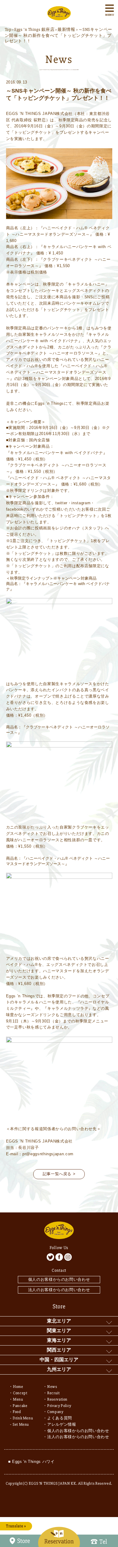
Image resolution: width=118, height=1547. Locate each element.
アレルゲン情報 (61, 1424)
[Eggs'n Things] (59, 17)
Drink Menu (23, 1418)
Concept (20, 1393)
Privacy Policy (59, 1405)
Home (18, 1386)
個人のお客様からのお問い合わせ (59, 1279)
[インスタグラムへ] (68, 1257)
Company (55, 1411)
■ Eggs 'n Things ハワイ (31, 1461)
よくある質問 (59, 1418)
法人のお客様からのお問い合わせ (59, 1289)
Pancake (20, 1405)
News (52, 1386)
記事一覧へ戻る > (59, 1174)
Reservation (57, 1399)
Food (17, 1411)
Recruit (53, 1393)
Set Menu (21, 1424)
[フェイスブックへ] (59, 1257)
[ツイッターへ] (50, 1257)
